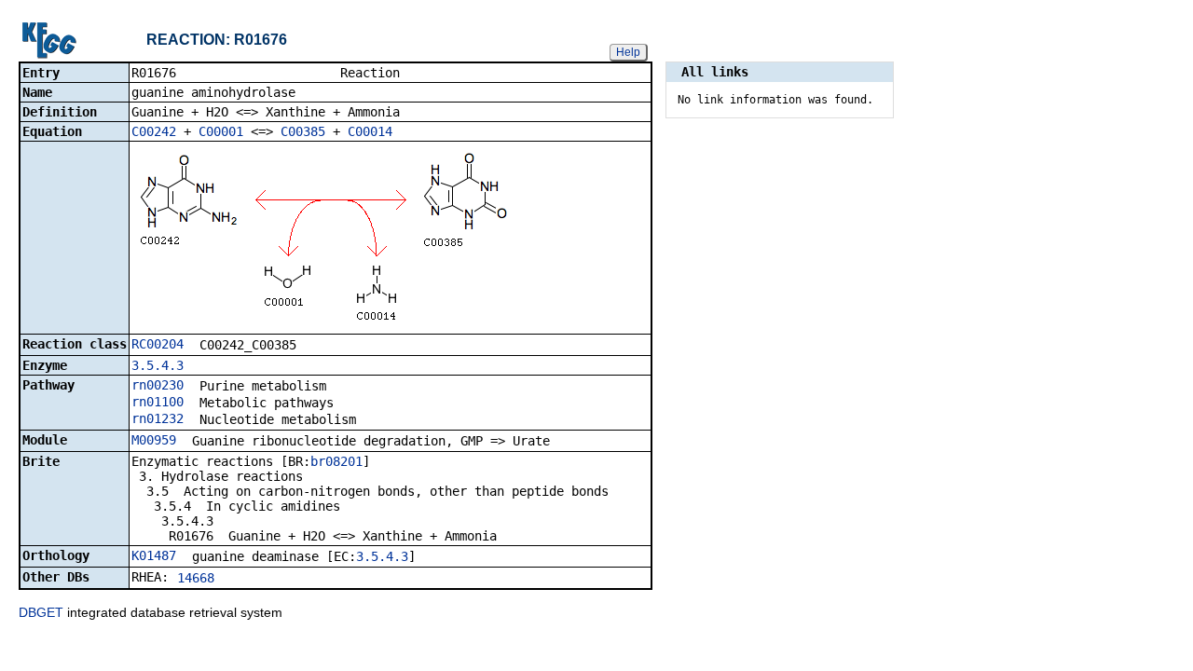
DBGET (41, 612)
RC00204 (157, 343)
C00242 (153, 131)
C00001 (221, 131)
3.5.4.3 (157, 365)
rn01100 (157, 401)
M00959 (153, 439)
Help (628, 52)
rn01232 (157, 418)
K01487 (153, 555)
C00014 (370, 131)
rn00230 (157, 384)
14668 (195, 577)
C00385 (303, 131)
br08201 (336, 461)
